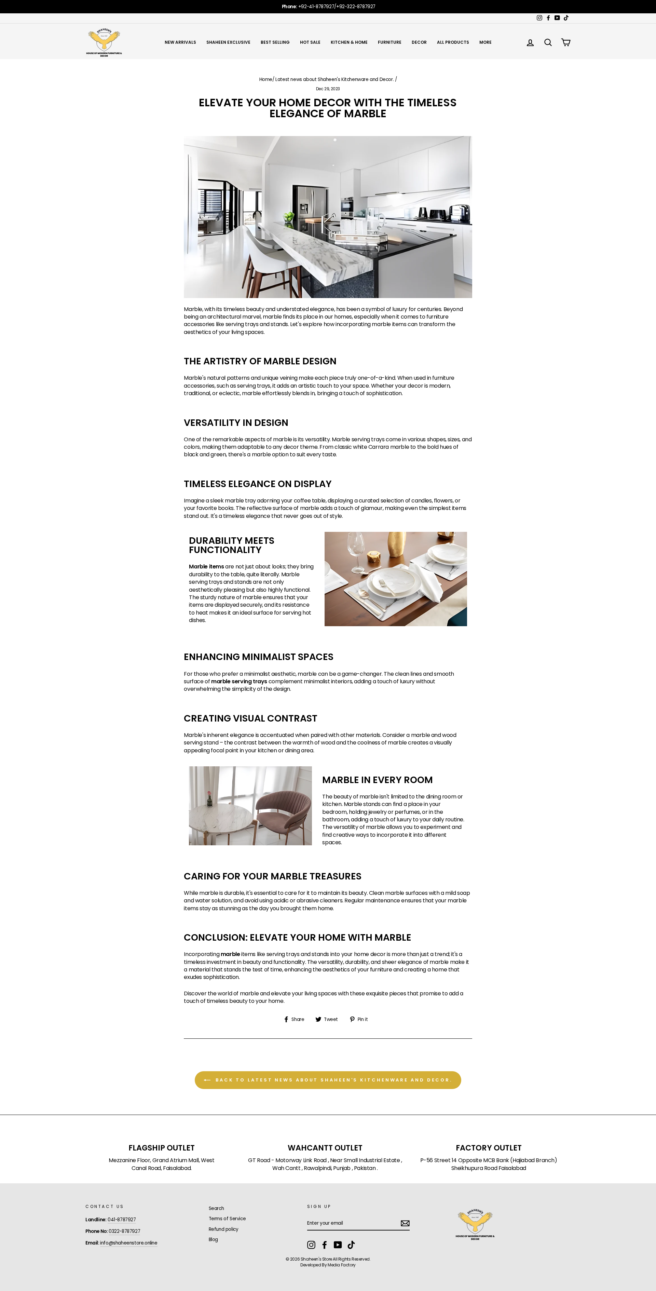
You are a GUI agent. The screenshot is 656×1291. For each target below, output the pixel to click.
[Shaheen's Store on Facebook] (324, 1245)
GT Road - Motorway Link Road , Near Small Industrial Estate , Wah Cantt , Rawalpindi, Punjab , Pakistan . (325, 1164)
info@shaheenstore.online (128, 1243)
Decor (419, 42)
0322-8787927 (124, 1231)
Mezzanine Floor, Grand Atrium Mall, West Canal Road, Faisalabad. (161, 1164)
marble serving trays (239, 681)
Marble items (206, 566)
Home (265, 79)
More (485, 42)
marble (230, 954)
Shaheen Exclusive (228, 42)
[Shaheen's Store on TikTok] (351, 1245)
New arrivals (180, 42)
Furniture (389, 42)
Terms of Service (227, 1218)
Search (216, 1208)
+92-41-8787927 (316, 6)
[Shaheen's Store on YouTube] (338, 1245)
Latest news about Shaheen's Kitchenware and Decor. (334, 79)
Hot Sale (310, 42)
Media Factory (342, 1265)
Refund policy (223, 1229)
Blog (213, 1239)
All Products (453, 42)
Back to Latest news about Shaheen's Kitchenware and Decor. (332, 1079)
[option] (328, 6)
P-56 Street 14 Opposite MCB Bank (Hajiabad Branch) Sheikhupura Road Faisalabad (488, 1164)
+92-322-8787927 (355, 6)
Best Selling (275, 42)
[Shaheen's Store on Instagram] (311, 1245)
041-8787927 (122, 1219)
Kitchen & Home (349, 42)
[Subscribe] (405, 1223)
